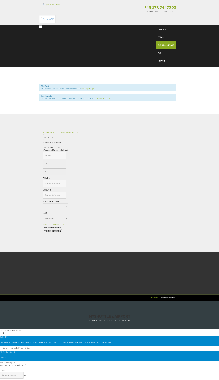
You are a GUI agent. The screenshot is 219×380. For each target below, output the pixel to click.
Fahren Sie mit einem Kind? (53, 224)
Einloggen (62, 132)
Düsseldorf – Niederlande (124, 286)
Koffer (46, 213)
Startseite (162, 29)
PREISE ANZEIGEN (52, 227)
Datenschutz (85, 283)
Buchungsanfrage (166, 45)
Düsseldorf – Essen (121, 277)
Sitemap (83, 286)
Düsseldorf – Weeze (122, 283)
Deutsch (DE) (48, 19)
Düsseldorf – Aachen (122, 280)
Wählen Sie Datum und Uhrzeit (55, 150)
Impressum (84, 280)
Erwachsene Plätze (51, 201)
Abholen (46, 178)
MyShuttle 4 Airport (51, 132)
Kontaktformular (103, 98)
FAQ (159, 53)
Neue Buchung (72, 132)
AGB (82, 277)
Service (161, 37)
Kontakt (161, 61)
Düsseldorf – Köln (121, 274)
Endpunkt (47, 190)
